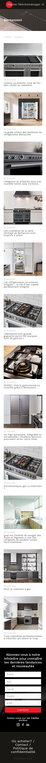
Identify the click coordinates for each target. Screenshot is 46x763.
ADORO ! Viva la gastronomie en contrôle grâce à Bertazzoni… (22, 386)
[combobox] (22, 696)
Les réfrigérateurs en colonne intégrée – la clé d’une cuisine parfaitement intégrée (21, 284)
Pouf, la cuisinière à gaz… (18, 589)
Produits (7, 37)
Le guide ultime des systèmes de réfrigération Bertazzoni (23, 133)
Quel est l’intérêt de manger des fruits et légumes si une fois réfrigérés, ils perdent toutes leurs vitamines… (22, 538)
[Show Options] (39, 696)
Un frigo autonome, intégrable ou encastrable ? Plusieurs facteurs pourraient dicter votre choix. (23, 436)
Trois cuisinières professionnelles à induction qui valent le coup (23, 637)
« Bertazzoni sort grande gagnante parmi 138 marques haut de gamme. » (20, 336)
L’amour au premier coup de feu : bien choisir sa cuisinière (23, 84)
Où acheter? (22, 741)
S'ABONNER (23, 710)
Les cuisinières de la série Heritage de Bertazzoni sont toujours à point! (20, 233)
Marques (18, 37)
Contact (21, 745)
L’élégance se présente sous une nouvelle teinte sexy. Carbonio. (22, 182)
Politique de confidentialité (23, 750)
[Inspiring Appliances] (23, 4)
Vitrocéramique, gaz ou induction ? (23, 487)
